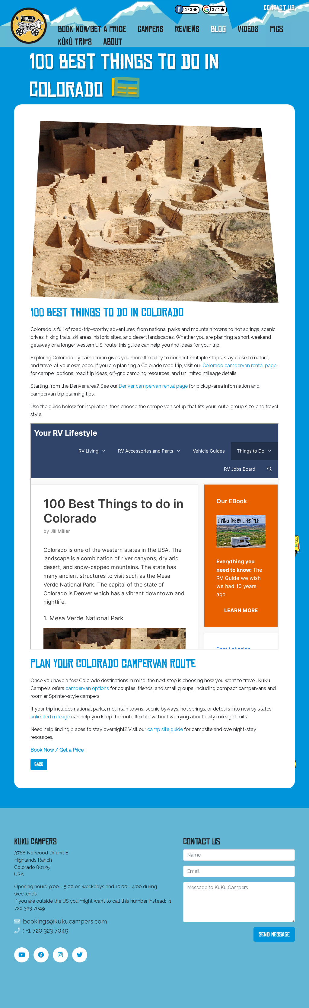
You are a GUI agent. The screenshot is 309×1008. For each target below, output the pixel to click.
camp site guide (165, 729)
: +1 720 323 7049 (44, 930)
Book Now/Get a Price (92, 29)
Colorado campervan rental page (239, 365)
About (112, 42)
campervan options (87, 688)
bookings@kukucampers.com (64, 921)
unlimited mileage (50, 717)
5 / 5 (188, 9)
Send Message (274, 934)
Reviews (187, 29)
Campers (151, 29)
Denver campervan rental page (153, 386)
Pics (276, 29)
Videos (248, 29)
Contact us (279, 7)
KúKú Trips (75, 42)
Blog (218, 29)
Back (38, 764)
